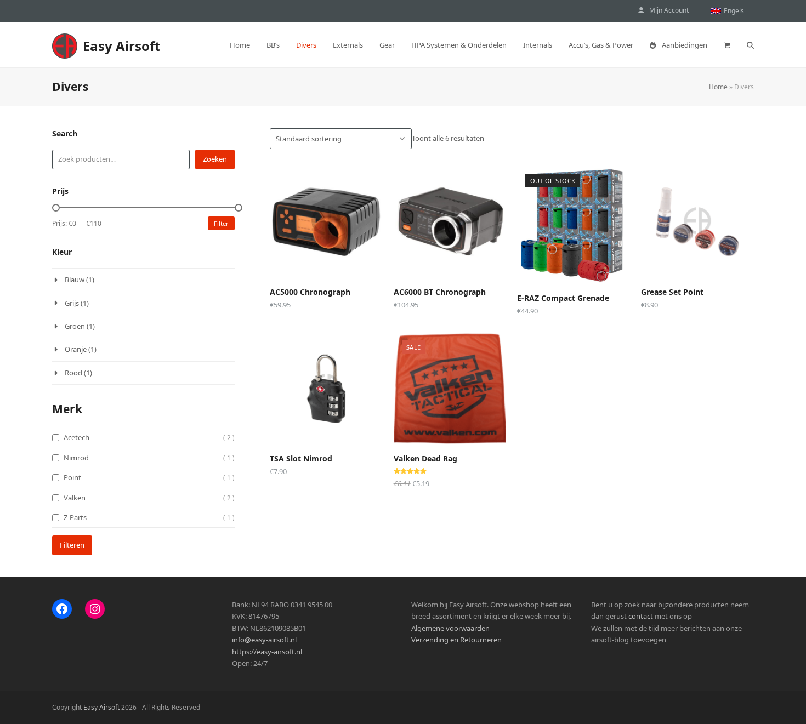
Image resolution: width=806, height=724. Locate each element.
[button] (727, 45)
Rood (73, 373)
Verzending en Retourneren (456, 640)
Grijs (72, 303)
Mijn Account (669, 10)
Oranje (76, 349)
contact (640, 616)
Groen (75, 326)
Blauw (74, 279)
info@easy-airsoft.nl (264, 640)
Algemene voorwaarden (450, 628)
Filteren (72, 545)
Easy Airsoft (121, 46)
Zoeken (215, 159)
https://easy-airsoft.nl (267, 652)
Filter (221, 223)
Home (718, 87)
